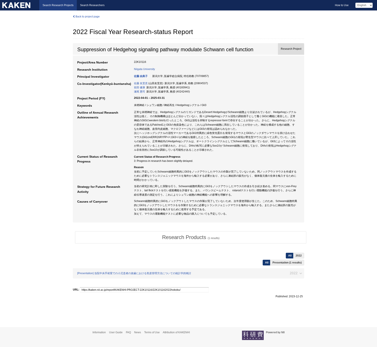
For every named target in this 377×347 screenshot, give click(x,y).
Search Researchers (92, 5)
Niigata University (144, 69)
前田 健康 (139, 87)
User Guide (116, 332)
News (137, 332)
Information (99, 332)
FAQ (128, 332)
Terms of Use (152, 332)
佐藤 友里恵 (141, 83)
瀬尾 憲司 (139, 91)
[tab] (190, 237)
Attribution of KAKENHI (176, 332)
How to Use (342, 5)
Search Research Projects (58, 5)
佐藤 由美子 (141, 76)
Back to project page (87, 16)
